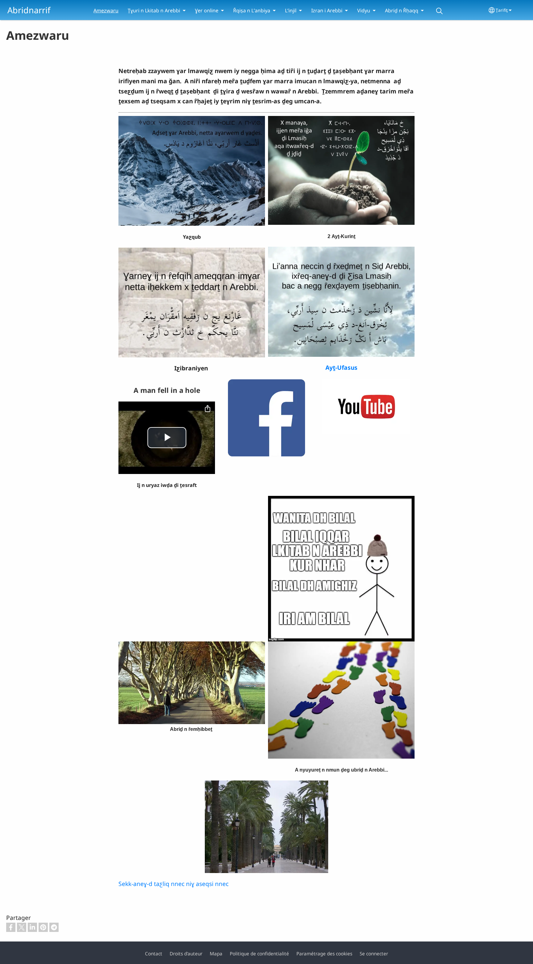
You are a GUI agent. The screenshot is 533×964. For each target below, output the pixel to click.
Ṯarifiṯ (502, 10)
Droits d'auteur (186, 953)
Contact (153, 953)
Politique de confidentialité (259, 953)
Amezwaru (105, 10)
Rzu (439, 11)
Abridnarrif (28, 10)
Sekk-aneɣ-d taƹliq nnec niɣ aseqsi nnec (173, 884)
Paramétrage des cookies (324, 953)
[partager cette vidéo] (208, 409)
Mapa (216, 953)
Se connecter (374, 953)
